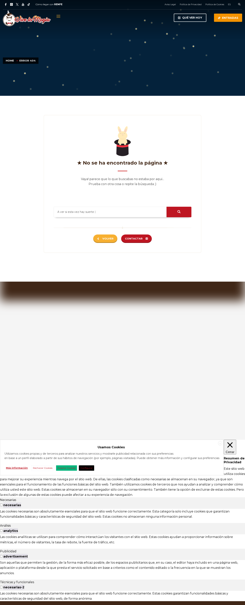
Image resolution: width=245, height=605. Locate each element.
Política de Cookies (214, 4)
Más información (17, 467)
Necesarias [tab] (8, 500)
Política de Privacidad (191, 4)
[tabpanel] (122, 514)
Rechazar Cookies (42, 467)
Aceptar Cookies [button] (66, 467)
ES (229, 4)
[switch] (1, 505)
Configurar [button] (86, 467)
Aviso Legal (170, 4)
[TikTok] (29, 4)
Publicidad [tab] (8, 551)
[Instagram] (11, 4)
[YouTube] (23, 4)
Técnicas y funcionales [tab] (17, 582)
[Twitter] (17, 4)
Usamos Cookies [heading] (111, 447)
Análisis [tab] (5, 525)
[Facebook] (6, 4)
